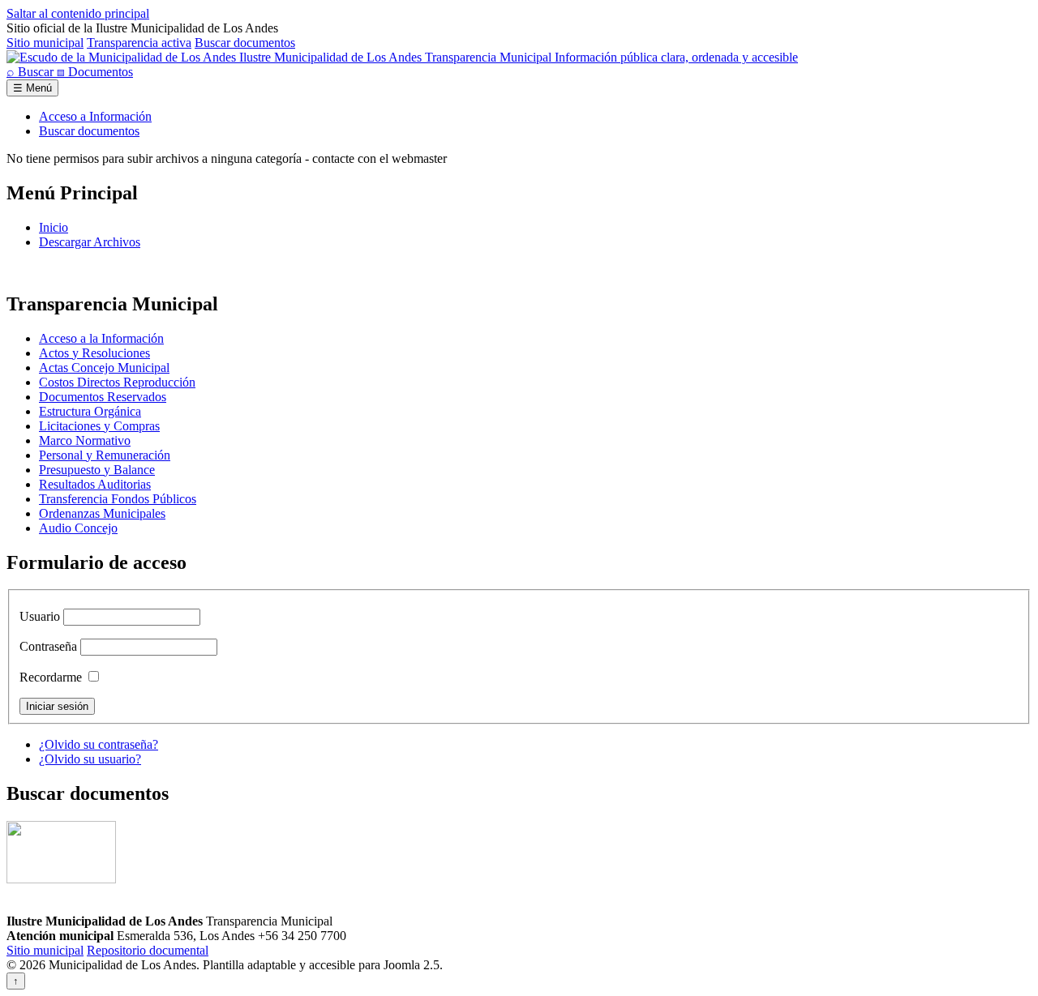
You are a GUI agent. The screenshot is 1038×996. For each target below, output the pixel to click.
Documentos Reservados (102, 397)
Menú (32, 88)
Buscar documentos (245, 42)
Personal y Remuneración (104, 455)
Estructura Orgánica (90, 411)
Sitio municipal (45, 42)
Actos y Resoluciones (94, 353)
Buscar (31, 72)
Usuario (39, 616)
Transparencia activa (139, 42)
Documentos (95, 72)
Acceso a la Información (101, 338)
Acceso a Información (95, 116)
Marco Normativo (85, 440)
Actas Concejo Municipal (104, 367)
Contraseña (48, 646)
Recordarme (50, 677)
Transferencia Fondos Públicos (117, 499)
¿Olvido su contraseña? (98, 744)
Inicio (53, 227)
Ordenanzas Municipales (102, 513)
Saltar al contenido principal (77, 13)
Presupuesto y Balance (97, 470)
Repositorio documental (147, 950)
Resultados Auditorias (95, 484)
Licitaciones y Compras (99, 426)
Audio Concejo (78, 528)
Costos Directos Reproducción (117, 382)
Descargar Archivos (89, 242)
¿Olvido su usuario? (90, 759)
